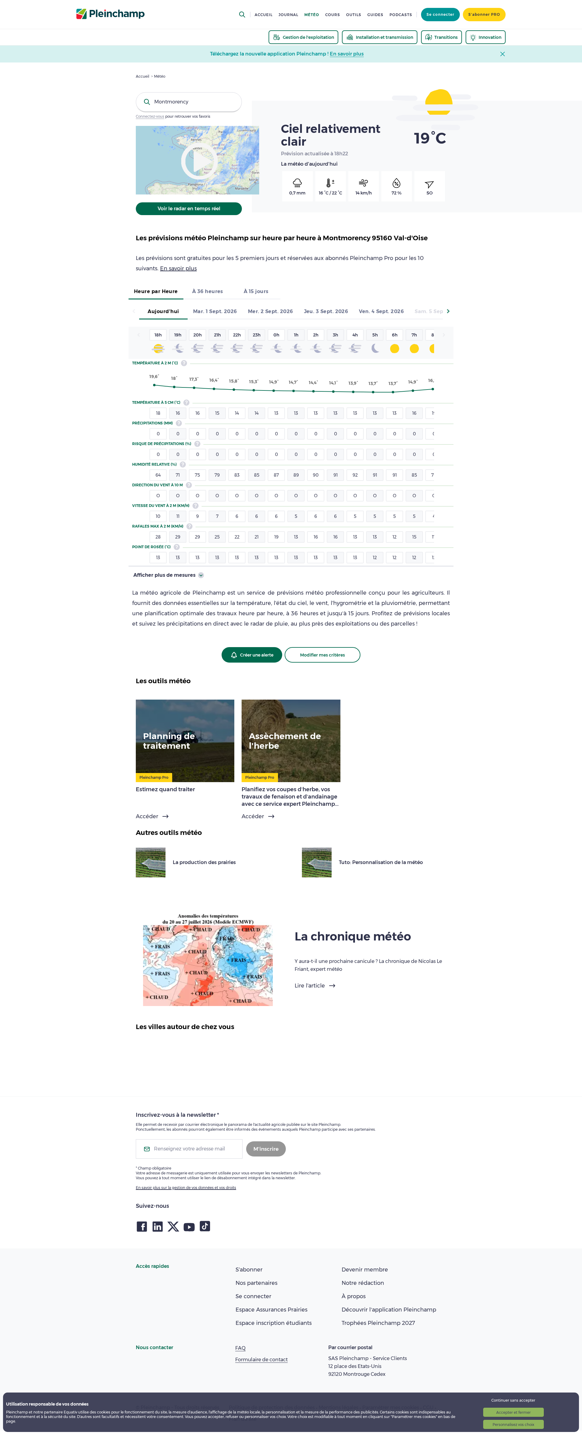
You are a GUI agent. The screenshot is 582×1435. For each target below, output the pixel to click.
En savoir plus (178, 268)
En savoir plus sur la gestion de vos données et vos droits (186, 1187)
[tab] (156, 292)
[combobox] (189, 102)
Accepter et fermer (513, 1412)
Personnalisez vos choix (513, 1424)
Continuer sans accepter (513, 1400)
